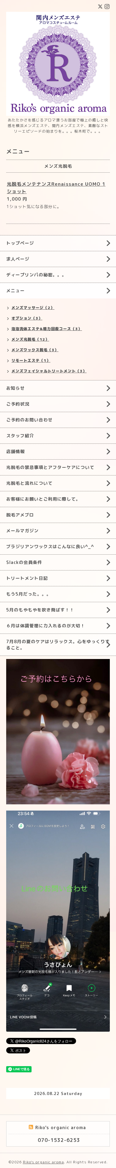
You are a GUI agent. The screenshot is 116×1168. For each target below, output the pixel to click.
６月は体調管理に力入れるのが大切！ (45, 626)
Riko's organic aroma (43, 1162)
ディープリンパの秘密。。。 (36, 275)
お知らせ (15, 388)
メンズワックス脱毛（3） (34, 349)
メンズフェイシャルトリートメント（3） (49, 371)
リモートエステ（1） (30, 360)
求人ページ (17, 259)
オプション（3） (26, 318)
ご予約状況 (17, 404)
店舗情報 (15, 451)
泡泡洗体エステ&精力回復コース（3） (46, 328)
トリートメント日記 (27, 578)
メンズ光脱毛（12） (30, 339)
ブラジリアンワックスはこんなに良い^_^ (50, 546)
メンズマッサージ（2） (32, 307)
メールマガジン (22, 531)
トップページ (20, 243)
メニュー (15, 290)
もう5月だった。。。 (28, 594)
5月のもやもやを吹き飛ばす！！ (40, 610)
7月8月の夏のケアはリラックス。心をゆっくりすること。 (58, 645)
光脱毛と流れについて (29, 483)
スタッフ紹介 (20, 436)
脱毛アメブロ (20, 515)
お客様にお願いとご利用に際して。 (43, 499)
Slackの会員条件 (24, 562)
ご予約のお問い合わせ (29, 420)
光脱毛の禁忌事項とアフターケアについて (50, 467)
